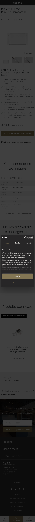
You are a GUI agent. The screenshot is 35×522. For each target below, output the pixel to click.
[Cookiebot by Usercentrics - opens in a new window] (25, 237)
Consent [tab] (6, 243)
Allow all (17, 276)
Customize (16, 283)
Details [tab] (17, 243)
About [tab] (29, 243)
